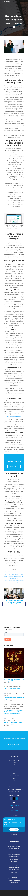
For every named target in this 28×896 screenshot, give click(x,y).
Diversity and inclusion (14, 866)
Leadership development (14, 880)
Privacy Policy (14, 834)
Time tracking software (14, 858)
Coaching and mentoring (14, 869)
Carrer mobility (14, 872)
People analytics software (14, 854)
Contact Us (14, 815)
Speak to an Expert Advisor (14, 745)
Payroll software (14, 859)
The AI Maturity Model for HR (12, 688)
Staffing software (14, 882)
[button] (3, 605)
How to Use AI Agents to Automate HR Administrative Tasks (13, 723)
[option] (14, 597)
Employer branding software (14, 850)
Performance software (14, 884)
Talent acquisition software (14, 856)
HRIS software (14, 861)
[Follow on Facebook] (11, 798)
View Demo (14, 466)
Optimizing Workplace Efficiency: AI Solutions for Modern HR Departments (14, 601)
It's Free (14, 829)
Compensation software (14, 867)
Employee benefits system (14, 879)
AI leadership (14, 877)
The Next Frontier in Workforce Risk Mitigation (14, 698)
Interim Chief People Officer (14, 846)
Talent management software (14, 871)
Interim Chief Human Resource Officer (14, 845)
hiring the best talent (14, 557)
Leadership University (14, 848)
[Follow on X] (14, 798)
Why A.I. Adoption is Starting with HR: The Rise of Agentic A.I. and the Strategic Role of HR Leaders (14, 712)
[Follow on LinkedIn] (17, 798)
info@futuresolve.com (14, 805)
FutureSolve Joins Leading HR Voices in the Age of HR (14, 680)
